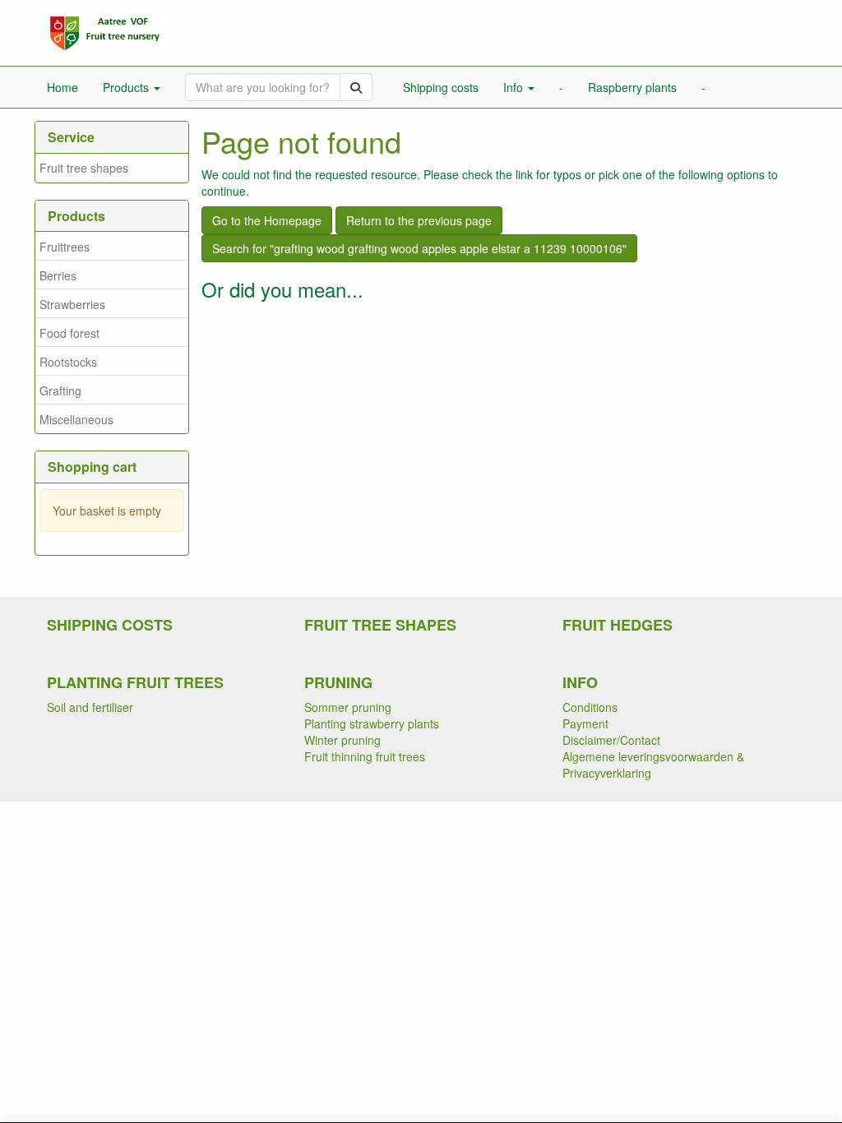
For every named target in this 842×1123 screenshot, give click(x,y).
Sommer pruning (347, 707)
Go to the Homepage (267, 220)
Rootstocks (68, 362)
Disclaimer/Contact (611, 740)
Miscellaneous (76, 419)
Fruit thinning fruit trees (364, 756)
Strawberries (72, 304)
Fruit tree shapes (83, 167)
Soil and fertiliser (90, 707)
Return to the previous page (419, 220)
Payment (585, 723)
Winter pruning (342, 740)
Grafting (60, 390)
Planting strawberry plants (371, 723)
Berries (57, 275)
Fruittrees (64, 246)
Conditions (590, 707)
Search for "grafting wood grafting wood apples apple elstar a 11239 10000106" (419, 248)
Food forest (69, 333)
